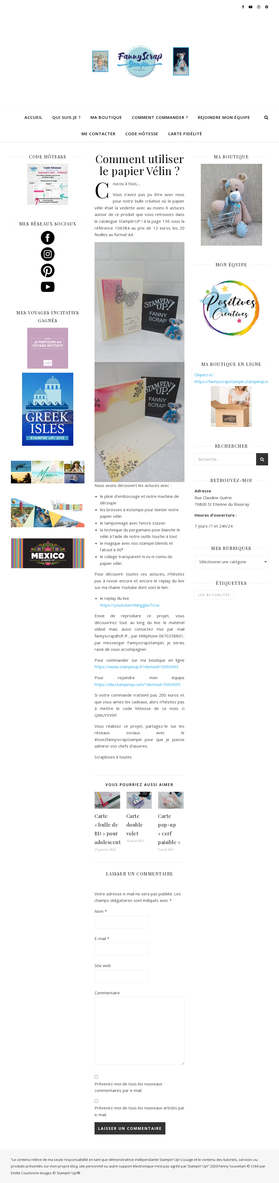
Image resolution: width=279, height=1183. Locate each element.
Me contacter (98, 133)
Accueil (34, 117)
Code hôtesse (141, 133)
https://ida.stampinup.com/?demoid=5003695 (138, 684)
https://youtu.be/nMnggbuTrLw (129, 605)
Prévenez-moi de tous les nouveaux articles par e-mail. (139, 1111)
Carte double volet (134, 825)
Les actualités (214, 595)
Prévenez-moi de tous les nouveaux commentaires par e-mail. (128, 1087)
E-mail (102, 938)
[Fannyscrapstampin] (139, 61)
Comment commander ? (160, 117)
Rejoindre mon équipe (224, 117)
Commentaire (107, 992)
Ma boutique (106, 117)
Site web (103, 965)
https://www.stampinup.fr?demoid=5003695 (136, 666)
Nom (101, 911)
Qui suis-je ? (66, 117)
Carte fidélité (185, 133)
